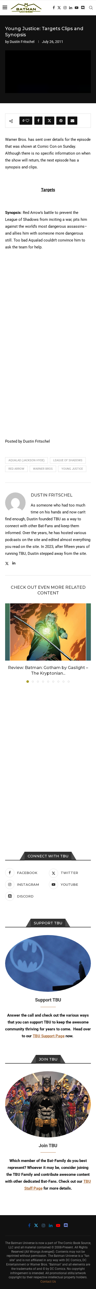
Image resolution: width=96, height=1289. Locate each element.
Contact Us (48, 1281)
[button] (9, 643)
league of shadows (67, 460)
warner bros (43, 468)
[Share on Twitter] (49, 121)
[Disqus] (48, 756)
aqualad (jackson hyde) (26, 460)
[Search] (90, 7)
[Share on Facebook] (38, 121)
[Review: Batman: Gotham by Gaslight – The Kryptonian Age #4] (48, 631)
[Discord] (82, 7)
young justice (72, 468)
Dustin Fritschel (22, 42)
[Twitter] (59, 7)
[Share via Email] (72, 121)
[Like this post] (27, 121)
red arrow (16, 468)
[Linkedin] (70, 7)
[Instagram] (65, 7)
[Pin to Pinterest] (61, 121)
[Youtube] (76, 7)
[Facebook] (54, 7)
